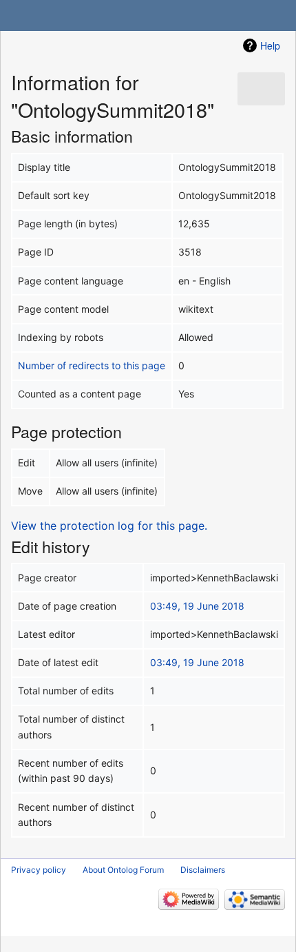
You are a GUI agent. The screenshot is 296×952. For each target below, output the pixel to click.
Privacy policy (38, 870)
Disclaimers (202, 870)
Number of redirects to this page (91, 365)
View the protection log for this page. (109, 525)
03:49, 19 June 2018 (197, 606)
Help (270, 45)
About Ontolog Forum (123, 870)
